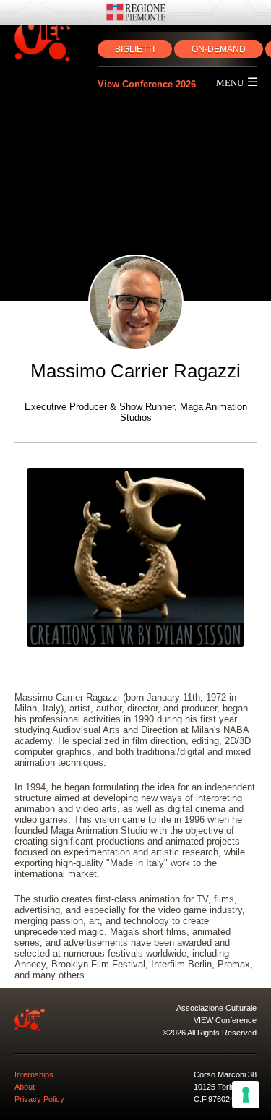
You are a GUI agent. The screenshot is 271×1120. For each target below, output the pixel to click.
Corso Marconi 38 (225, 1074)
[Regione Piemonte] (135, 12)
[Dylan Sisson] (135, 557)
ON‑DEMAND (219, 49)
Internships (33, 1074)
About (24, 1086)
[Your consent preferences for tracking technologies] (245, 1094)
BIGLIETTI (135, 49)
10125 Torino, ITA (224, 1086)
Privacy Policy (39, 1099)
